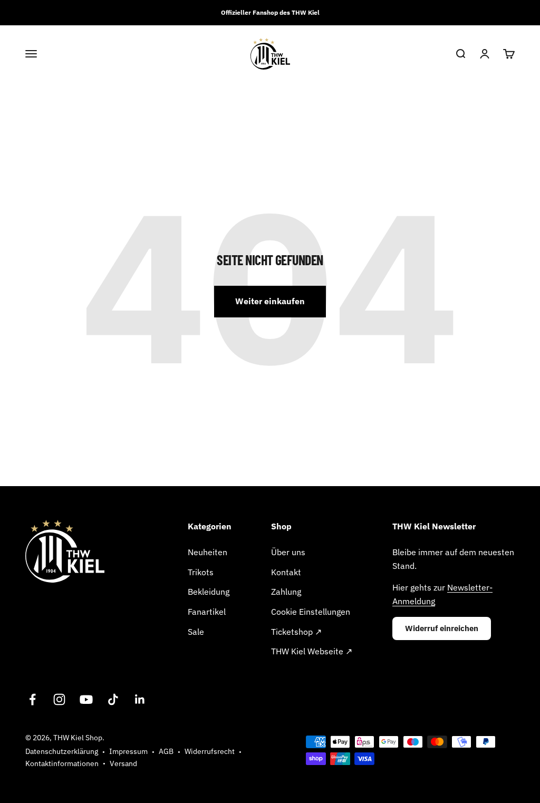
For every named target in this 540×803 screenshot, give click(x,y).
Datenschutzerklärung (61, 751)
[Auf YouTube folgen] (86, 699)
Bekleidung (208, 591)
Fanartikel (207, 611)
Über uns (288, 552)
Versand (123, 763)
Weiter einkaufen (270, 301)
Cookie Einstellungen (310, 611)
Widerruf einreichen (441, 628)
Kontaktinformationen (62, 763)
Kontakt (286, 572)
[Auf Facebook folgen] (32, 699)
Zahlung (286, 591)
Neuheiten (207, 552)
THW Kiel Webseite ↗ (311, 651)
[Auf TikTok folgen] (113, 699)
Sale (196, 631)
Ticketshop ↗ (296, 631)
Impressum (128, 751)
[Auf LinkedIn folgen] (140, 699)
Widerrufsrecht (210, 751)
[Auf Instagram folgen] (59, 699)
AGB (166, 751)
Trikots (201, 572)
